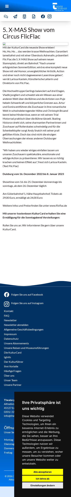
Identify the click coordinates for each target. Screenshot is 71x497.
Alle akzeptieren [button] (43, 471)
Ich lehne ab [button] (42, 478)
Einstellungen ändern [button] (43, 485)
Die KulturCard (12, 352)
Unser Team (10, 380)
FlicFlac (63, 41)
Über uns (9, 375)
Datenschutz (11, 338)
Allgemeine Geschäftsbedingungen (23, 329)
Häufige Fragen (12, 370)
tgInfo (7, 357)
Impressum (10, 334)
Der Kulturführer (13, 361)
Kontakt (8, 310)
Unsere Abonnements (16, 343)
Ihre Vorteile (11, 366)
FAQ (6, 315)
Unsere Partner (12, 384)
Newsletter (10, 320)
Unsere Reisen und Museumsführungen (26, 347)
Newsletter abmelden (16, 324)
